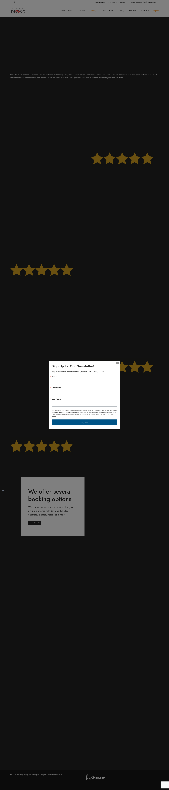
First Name (56, 388)
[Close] (118, 363)
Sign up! (84, 422)
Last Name (56, 399)
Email (54, 376)
